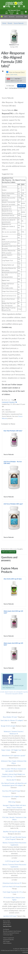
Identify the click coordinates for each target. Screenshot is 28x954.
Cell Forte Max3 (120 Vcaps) (11, 886)
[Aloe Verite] (14, 592)
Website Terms (7, 922)
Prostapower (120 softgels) (11, 796)
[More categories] (26, 12)
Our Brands (6, 929)
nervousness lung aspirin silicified (14, 693)
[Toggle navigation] (24, 6)
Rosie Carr (7, 400)
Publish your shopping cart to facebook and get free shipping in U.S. (13, 683)
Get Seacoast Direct (14, 10)
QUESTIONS (19, 16)
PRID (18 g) (11, 802)
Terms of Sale (6, 921)
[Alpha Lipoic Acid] (14, 624)
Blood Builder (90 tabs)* (10, 717)
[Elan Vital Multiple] (14, 442)
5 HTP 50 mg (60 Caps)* (12, 861)
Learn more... (14, 74)
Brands (10, 23)
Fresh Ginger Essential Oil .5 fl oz (13, 892)
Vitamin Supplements (8, 937)
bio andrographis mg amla (20, 692)
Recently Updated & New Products (12, 931)
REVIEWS (11, 16)
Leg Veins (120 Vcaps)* (10, 916)
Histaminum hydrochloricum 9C (12, 883)
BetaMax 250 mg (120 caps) (11, 831)
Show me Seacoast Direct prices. (15, 73)
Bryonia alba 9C (11, 780)
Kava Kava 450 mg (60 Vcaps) (11, 791)
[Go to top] (2, 17)
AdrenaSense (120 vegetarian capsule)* (14, 755)
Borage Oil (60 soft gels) (8, 726)
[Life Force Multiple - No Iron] (14, 479)
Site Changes (6, 941)
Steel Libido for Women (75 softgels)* (12, 720)
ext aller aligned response (6, 692)
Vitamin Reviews (7, 943)
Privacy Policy (6, 924)
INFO (5, 16)
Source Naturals (18, 23)
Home (4, 23)
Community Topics (8, 934)
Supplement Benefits (8, 939)
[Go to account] (19, 6)
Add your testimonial (8, 552)
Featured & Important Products (11, 933)
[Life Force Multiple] (14, 521)
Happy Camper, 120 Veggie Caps (11, 750)
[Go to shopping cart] (14, 6)
